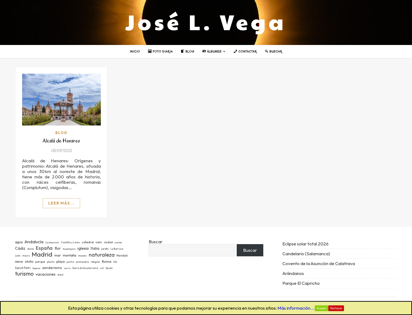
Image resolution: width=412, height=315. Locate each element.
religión (95, 261)
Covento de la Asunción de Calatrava (318, 263)
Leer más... (61, 203)
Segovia (36, 268)
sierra (67, 268)
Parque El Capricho (301, 283)
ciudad (108, 242)
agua (19, 242)
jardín (105, 248)
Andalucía (33, 241)
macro (26, 255)
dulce (30, 248)
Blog (61, 132)
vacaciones (45, 274)
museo (82, 255)
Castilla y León (70, 242)
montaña (69, 255)
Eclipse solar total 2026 (305, 243)
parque (40, 262)
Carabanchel (52, 242)
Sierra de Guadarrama (85, 268)
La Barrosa (117, 248)
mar (57, 255)
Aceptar (321, 308)
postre (70, 261)
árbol (60, 274)
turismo (24, 273)
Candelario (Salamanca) (306, 253)
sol (102, 268)
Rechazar (336, 308)
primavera (82, 261)
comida (118, 242)
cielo (98, 242)
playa (60, 262)
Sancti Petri (22, 268)
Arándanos (293, 273)
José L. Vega (206, 21)
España (44, 248)
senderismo (52, 267)
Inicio (135, 51)
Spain (109, 268)
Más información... (296, 308)
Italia (95, 248)
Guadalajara (69, 248)
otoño (29, 262)
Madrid (42, 254)
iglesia (83, 248)
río (115, 262)
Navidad (122, 255)
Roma (106, 261)
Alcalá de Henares (61, 140)
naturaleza (102, 254)
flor (58, 248)
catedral (88, 242)
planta (51, 261)
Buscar (155, 241)
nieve (19, 262)
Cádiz (20, 248)
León (17, 255)
